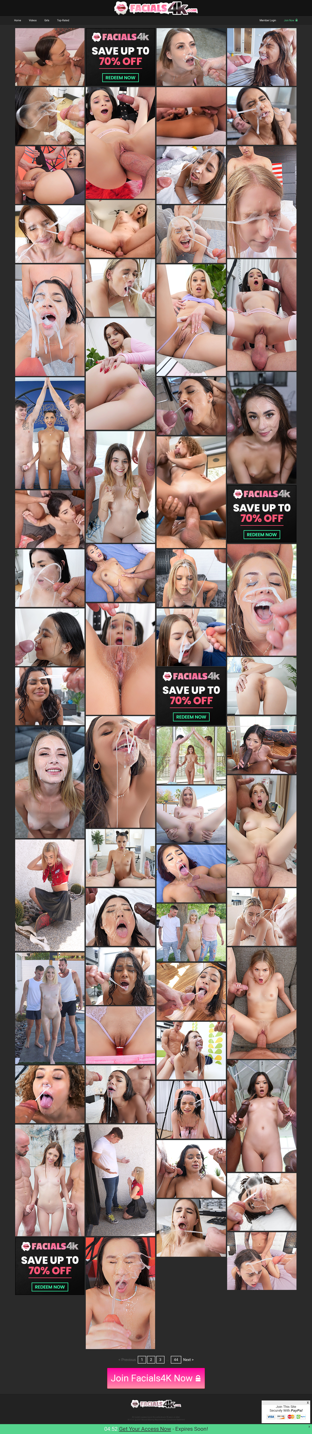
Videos (33, 20)
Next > (188, 1360)
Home (17, 20)
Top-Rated (63, 20)
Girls (46, 20)
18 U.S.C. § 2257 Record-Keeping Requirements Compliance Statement (156, 1420)
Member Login (268, 20)
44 (176, 1360)
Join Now (289, 20)
